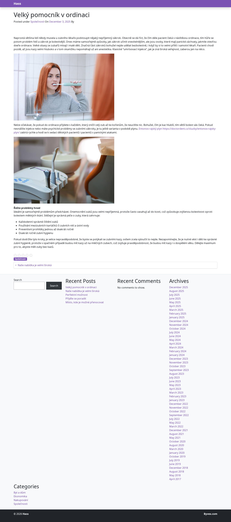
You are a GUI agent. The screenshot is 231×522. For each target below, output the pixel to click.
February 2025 (177, 313)
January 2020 (176, 452)
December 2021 (178, 430)
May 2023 (175, 385)
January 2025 (176, 317)
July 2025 (174, 294)
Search (18, 280)
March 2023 (176, 392)
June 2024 (175, 336)
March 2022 (176, 426)
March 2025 (176, 310)
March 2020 (176, 449)
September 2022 (179, 415)
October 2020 (177, 441)
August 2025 (176, 291)
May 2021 (175, 437)
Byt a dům (20, 492)
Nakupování (21, 500)
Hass (17, 3)
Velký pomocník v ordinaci (81, 287)
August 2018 (176, 471)
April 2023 (175, 389)
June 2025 (175, 298)
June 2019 (175, 464)
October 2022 (177, 411)
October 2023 (177, 366)
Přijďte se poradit (76, 298)
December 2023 (178, 358)
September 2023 (179, 370)
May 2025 (175, 302)
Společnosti (37, 21)
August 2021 (176, 434)
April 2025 (175, 306)
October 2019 (177, 456)
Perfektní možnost (77, 294)
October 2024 (177, 328)
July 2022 (174, 419)
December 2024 (178, 321)
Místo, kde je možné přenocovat (85, 302)
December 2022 (178, 404)
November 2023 (178, 362)
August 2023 (176, 373)
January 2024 (176, 355)
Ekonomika (20, 496)
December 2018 (178, 468)
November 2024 (178, 325)
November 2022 (178, 407)
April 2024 (175, 343)
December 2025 (178, 287)
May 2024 (175, 340)
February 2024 (177, 351)
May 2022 (175, 422)
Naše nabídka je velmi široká (82, 291)
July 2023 (174, 377)
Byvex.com (210, 514)
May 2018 (175, 475)
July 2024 (174, 332)
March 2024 (176, 347)
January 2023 (176, 400)
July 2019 (174, 460)
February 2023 (177, 396)
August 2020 (176, 445)
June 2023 (175, 381)
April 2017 (175, 479)
